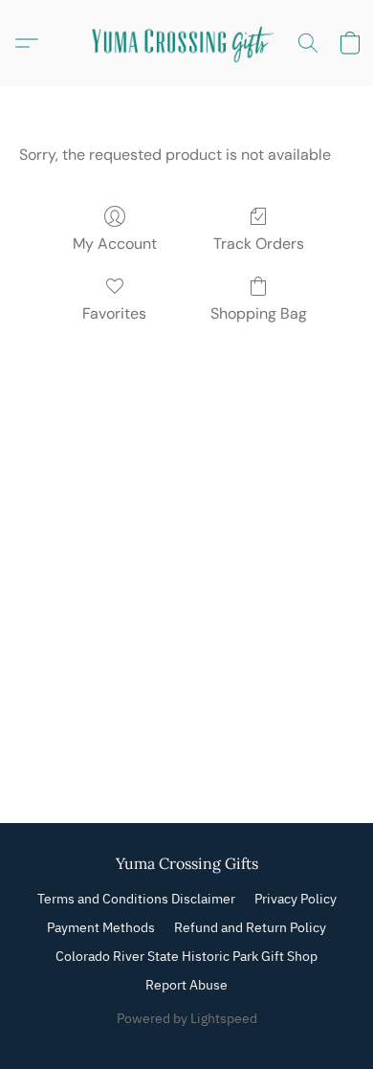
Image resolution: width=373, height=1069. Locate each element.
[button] (186, 43)
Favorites (114, 313)
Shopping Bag (258, 313)
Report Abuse (186, 984)
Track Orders (258, 244)
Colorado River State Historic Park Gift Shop (186, 956)
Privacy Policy (295, 898)
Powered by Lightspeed (187, 1018)
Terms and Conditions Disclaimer (136, 898)
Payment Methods (101, 927)
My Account (115, 244)
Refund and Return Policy (250, 927)
